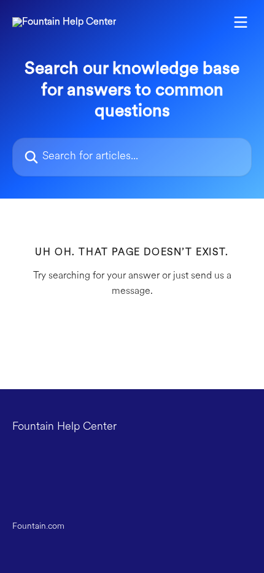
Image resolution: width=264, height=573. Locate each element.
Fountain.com (38, 526)
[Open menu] (241, 22)
